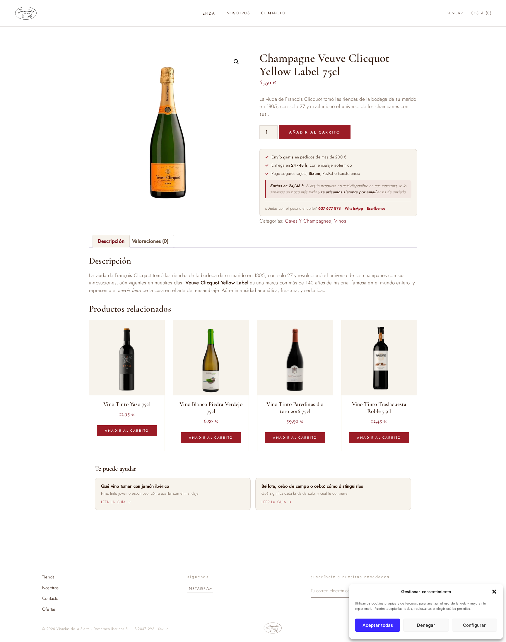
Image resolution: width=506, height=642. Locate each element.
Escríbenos (376, 208)
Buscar (455, 13)
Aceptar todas (378, 625)
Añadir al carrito (314, 132)
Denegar (426, 625)
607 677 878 (329, 208)
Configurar (474, 625)
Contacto (273, 13)
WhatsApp (354, 208)
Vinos (340, 220)
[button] (494, 592)
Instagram (200, 588)
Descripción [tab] (111, 241)
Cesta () (481, 13)
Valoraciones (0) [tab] (150, 241)
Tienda (207, 13)
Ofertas (49, 609)
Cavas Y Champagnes (308, 220)
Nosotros (238, 13)
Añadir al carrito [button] (127, 430)
